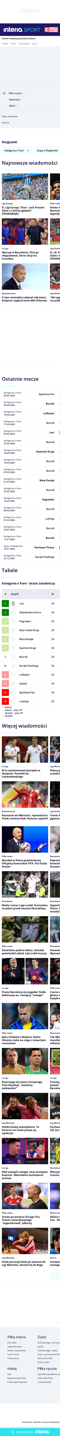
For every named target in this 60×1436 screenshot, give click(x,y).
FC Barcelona (13, 1358)
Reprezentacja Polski (16, 1378)
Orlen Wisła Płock (45, 1378)
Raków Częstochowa (16, 1350)
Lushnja (24, 701)
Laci (21, 603)
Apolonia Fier (27, 692)
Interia (5, 44)
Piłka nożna (24, 44)
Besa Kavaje (26, 639)
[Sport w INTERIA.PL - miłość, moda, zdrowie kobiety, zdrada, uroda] (32, 29)
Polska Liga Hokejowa (17, 1382)
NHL (9, 1374)
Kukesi (23, 683)
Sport (13, 44)
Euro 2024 (11, 1342)
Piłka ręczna (47, 1368)
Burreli (23, 656)
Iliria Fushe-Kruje (29, 630)
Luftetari (24, 674)
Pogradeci (25, 621)
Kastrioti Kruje (27, 648)
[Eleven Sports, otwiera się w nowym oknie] (51, 29)
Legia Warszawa (14, 1346)
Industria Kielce (44, 1382)
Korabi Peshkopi (28, 665)
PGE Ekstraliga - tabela (47, 1350)
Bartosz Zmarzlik (45, 1358)
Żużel (42, 1337)
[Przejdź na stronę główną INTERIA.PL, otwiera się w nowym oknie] (13, 29)
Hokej (12, 1368)
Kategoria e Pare (14, 150)
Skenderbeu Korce (30, 612)
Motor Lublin (43, 1362)
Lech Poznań (13, 1354)
